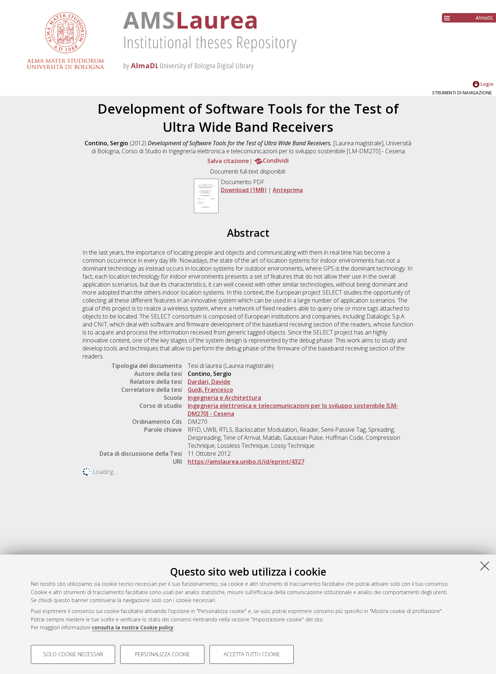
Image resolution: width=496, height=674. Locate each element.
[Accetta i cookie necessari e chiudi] (485, 566)
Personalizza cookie (162, 654)
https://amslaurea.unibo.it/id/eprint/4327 (246, 462)
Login (486, 84)
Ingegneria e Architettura (224, 398)
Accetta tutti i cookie (252, 654)
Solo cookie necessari (73, 654)
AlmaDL (484, 17)
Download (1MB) (244, 190)
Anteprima (288, 190)
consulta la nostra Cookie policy (133, 627)
